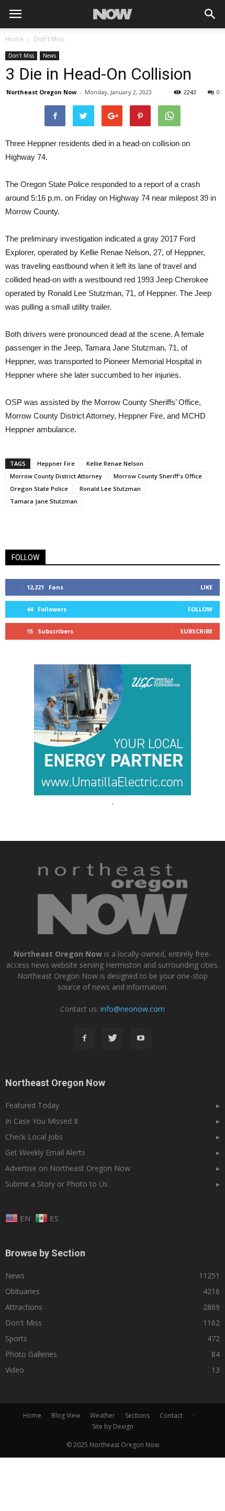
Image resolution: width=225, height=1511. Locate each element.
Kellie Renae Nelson (114, 463)
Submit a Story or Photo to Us (56, 1184)
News (49, 55)
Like (206, 587)
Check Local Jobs (34, 1137)
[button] (210, 14)
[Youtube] (140, 1038)
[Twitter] (112, 1038)
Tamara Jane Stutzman (43, 501)
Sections (137, 1415)
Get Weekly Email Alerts (45, 1152)
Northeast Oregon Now (41, 92)
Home (14, 39)
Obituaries (22, 1291)
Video (14, 1370)
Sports (16, 1338)
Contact (171, 1415)
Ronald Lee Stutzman (110, 488)
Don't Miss (21, 55)
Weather (102, 1415)
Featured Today (32, 1105)
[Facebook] (84, 1038)
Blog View (65, 1415)
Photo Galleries (31, 1354)
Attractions (23, 1307)
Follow (200, 609)
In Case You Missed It (41, 1121)
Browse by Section (45, 1252)
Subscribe (196, 631)
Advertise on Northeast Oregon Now (67, 1168)
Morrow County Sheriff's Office (158, 476)
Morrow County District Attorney (56, 476)
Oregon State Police (39, 488)
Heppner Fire (56, 463)
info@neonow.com (132, 1009)
